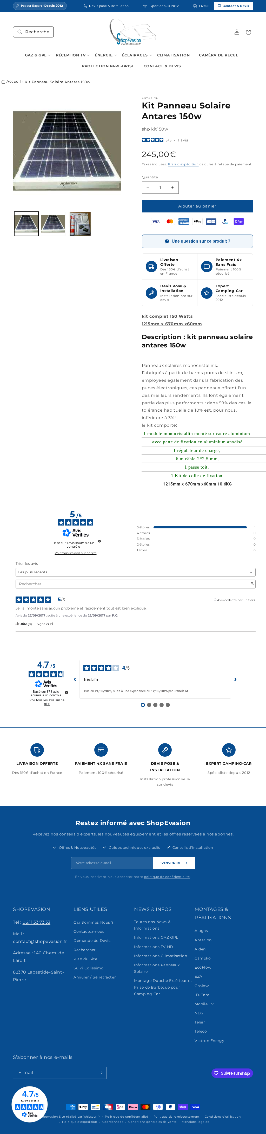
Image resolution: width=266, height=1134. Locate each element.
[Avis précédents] (75, 679)
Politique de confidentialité (126, 1116)
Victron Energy (209, 1040)
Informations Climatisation (160, 956)
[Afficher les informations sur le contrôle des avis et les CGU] (66, 692)
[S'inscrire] (100, 1073)
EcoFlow (203, 967)
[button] (33, 32)
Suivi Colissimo (89, 968)
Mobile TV (204, 1004)
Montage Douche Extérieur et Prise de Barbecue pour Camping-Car (163, 987)
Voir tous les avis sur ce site (76, 553)
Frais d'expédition (183, 164)
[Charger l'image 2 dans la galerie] (53, 224)
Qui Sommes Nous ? (94, 922)
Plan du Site (85, 959)
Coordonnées (112, 1122)
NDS (199, 1013)
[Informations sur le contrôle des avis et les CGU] (99, 541)
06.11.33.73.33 (36, 922)
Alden (200, 949)
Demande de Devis (92, 940)
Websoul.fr (91, 1116)
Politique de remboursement (177, 1116)
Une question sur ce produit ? (201, 241)
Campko (203, 958)
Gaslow (202, 985)
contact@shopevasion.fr (40, 941)
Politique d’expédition (79, 1122)
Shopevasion (48, 1116)
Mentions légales (195, 1122)
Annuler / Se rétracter (95, 977)
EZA (198, 976)
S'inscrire (171, 863)
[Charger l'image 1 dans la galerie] (26, 224)
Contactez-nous (89, 931)
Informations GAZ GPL (156, 937)
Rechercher (85, 950)
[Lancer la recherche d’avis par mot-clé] (252, 584)
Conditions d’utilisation (223, 1116)
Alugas (201, 930)
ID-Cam (202, 995)
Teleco (201, 1031)
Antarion (203, 940)
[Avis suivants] (235, 679)
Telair (200, 1022)
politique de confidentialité (167, 877)
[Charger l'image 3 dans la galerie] (80, 224)
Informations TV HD (153, 946)
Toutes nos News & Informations (152, 925)
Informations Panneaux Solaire (157, 968)
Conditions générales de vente (152, 1122)
